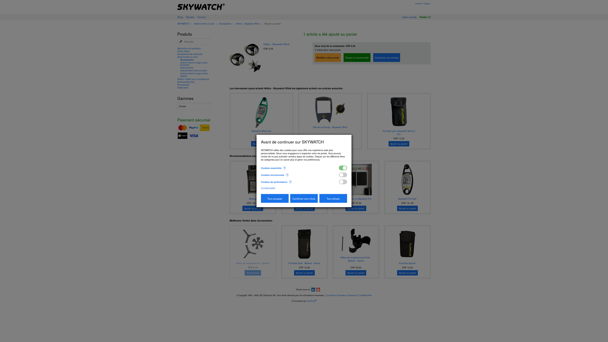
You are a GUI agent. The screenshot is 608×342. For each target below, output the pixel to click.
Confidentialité (268, 188)
